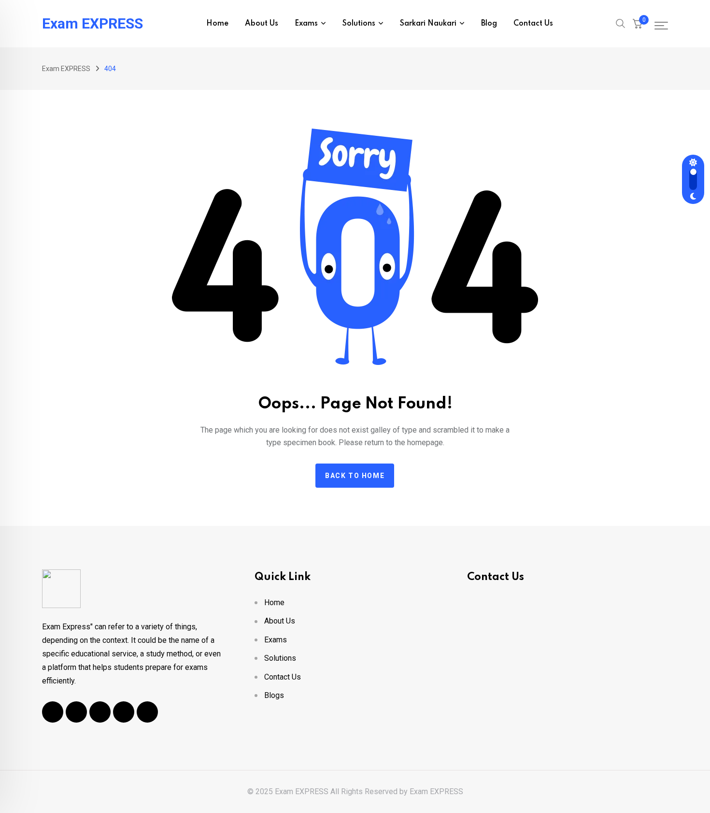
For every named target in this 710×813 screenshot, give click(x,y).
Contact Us (533, 24)
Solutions (358, 24)
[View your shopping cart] (637, 24)
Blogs (274, 695)
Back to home (354, 475)
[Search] (620, 23)
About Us (261, 24)
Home (217, 24)
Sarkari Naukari (428, 24)
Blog (489, 24)
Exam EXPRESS (92, 23)
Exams (306, 24)
